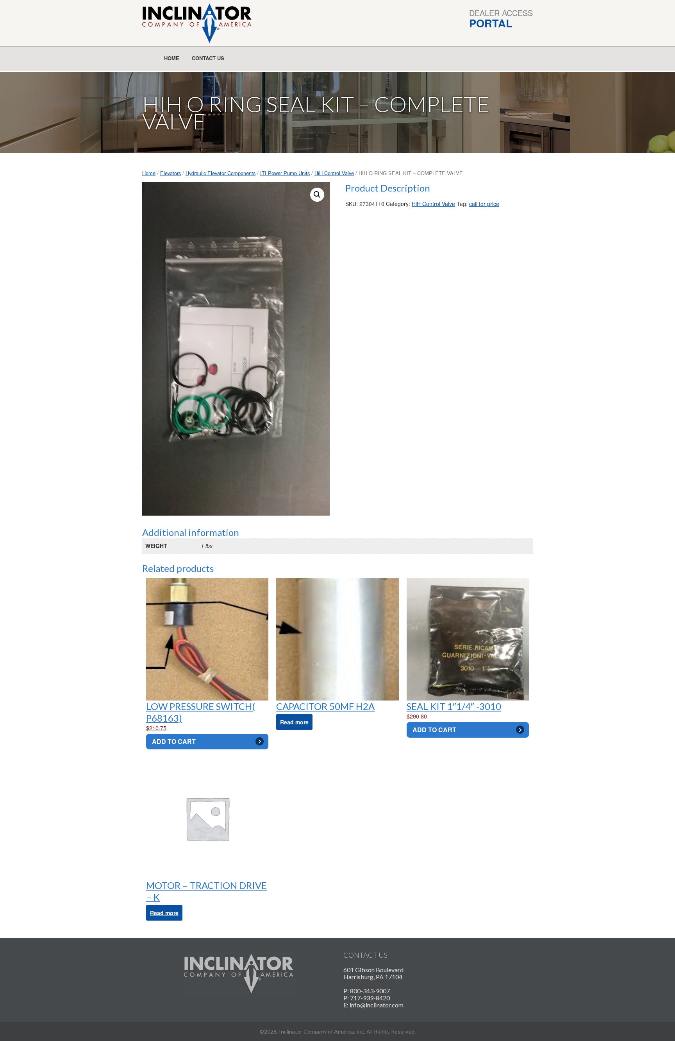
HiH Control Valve (334, 173)
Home (171, 58)
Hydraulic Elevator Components (220, 173)
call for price (484, 204)
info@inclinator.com (377, 1005)
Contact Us (208, 58)
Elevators (170, 173)
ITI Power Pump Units (285, 173)
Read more (294, 722)
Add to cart (174, 741)
